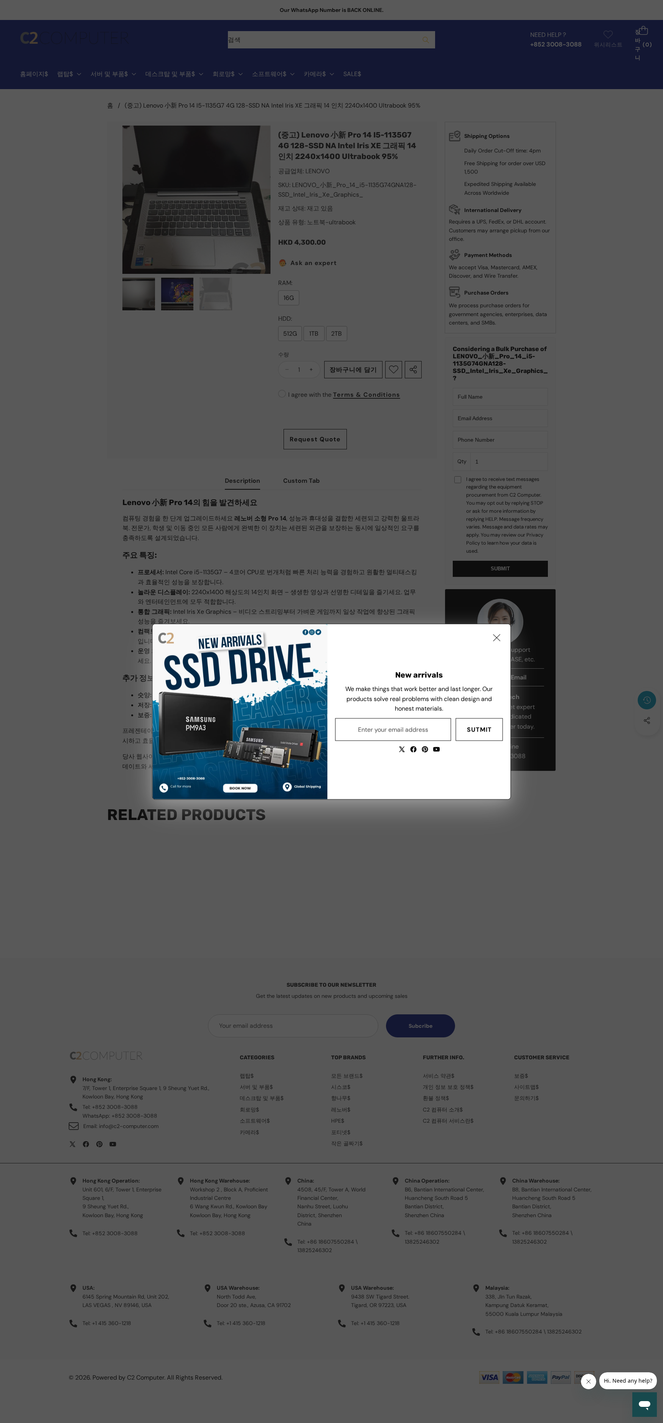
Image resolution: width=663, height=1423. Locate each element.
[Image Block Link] (240, 711)
